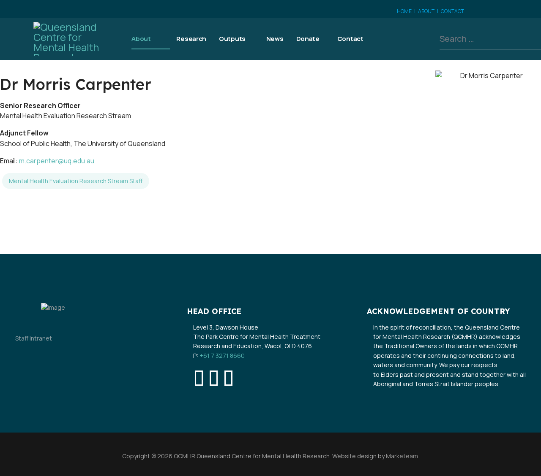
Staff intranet (33, 338)
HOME (404, 11)
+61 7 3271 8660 (222, 356)
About (141, 38)
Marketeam (401, 456)
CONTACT (452, 11)
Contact (350, 38)
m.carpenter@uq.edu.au (56, 160)
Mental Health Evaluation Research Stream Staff (75, 181)
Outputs (232, 38)
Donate (308, 38)
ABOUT (426, 11)
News (275, 38)
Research (191, 38)
